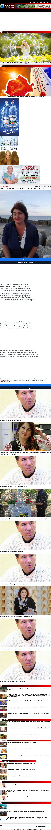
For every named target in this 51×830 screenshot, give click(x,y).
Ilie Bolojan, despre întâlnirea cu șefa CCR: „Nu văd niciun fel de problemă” (24, 700)
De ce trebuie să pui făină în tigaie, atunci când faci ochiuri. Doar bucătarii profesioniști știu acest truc (28, 755)
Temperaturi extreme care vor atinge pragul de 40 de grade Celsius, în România (25, 96)
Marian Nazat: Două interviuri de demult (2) (13, 681)
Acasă (1, 186)
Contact (48, 2)
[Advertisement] (25, 21)
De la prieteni (6, 186)
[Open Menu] (1, 11)
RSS (31, 2)
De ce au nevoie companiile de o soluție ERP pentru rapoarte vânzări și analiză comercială (27, 804)
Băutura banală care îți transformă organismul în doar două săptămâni (23, 734)
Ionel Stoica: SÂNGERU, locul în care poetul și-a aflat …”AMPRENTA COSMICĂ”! (24, 519)
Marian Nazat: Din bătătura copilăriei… (12, 551)
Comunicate (42, 2)
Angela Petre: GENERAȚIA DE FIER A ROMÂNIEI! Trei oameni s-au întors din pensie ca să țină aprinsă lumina (25, 453)
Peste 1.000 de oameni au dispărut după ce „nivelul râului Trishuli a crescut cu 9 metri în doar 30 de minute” (28, 688)
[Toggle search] (49, 10)
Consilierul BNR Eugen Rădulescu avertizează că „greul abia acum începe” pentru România (28, 713)
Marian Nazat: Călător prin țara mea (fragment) (15, 584)
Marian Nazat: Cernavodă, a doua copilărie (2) (14, 486)
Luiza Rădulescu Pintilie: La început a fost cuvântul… (16, 616)
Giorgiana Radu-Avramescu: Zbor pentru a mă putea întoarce (21, 769)
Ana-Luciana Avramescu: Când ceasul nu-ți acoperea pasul (20, 775)
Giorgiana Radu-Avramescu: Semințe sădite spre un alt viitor (21, 763)
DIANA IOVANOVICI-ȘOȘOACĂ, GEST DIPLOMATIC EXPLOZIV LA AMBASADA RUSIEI (25, 811)
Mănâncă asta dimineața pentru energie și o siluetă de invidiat (21, 742)
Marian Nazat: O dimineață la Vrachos (12, 649)
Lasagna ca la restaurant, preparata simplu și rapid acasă (20, 748)
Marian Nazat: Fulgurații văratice (10, 420)
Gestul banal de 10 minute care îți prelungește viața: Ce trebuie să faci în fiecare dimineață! (28, 727)
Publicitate (35, 2)
